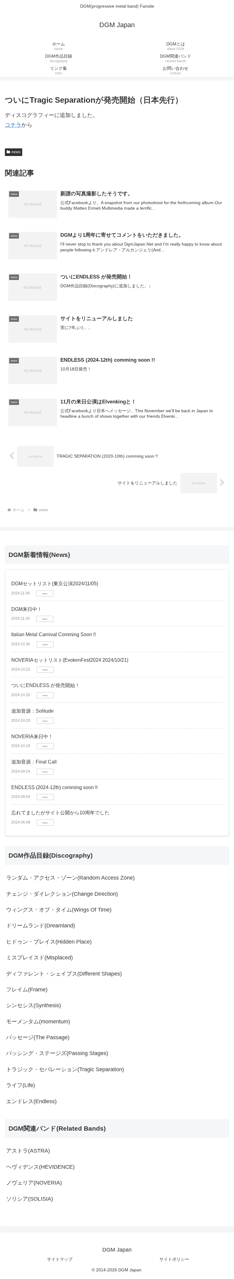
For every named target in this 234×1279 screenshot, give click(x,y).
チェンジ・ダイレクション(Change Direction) (62, 894)
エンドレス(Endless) (31, 1101)
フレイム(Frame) (27, 990)
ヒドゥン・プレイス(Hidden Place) (49, 942)
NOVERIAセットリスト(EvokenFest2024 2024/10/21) (69, 660)
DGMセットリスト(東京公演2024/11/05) (54, 583)
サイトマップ (60, 1259)
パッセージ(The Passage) (37, 1037)
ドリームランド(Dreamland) (40, 926)
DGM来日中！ (26, 609)
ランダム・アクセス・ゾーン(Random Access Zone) (70, 878)
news (16, 152)
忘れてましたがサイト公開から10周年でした (60, 812)
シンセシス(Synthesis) (33, 1005)
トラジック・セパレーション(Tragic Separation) (65, 1069)
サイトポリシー (174, 1259)
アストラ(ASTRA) (28, 1151)
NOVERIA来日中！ (32, 736)
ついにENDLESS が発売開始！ (45, 685)
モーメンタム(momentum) (38, 1022)
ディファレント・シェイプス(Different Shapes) (64, 974)
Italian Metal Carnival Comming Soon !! (53, 634)
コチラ (13, 125)
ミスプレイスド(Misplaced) (39, 958)
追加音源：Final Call (34, 761)
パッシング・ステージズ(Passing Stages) (57, 1053)
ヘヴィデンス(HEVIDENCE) (40, 1167)
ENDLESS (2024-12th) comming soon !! (54, 787)
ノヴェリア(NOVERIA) (34, 1183)
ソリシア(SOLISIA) (29, 1199)
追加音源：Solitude (32, 711)
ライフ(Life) (20, 1085)
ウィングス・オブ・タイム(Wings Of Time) (59, 910)
